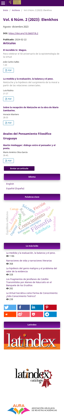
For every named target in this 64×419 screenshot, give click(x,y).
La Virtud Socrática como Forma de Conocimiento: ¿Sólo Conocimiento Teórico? (32, 295)
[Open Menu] (3, 3)
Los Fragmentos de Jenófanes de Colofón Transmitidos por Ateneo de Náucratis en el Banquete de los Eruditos (29, 282)
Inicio (5, 10)
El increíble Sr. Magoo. (31, 53)
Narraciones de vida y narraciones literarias (29, 260)
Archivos (16, 10)
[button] (10, 307)
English (10, 183)
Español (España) (15, 188)
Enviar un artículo (19, 168)
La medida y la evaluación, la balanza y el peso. (31, 82)
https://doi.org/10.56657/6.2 (23, 33)
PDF (9, 70)
